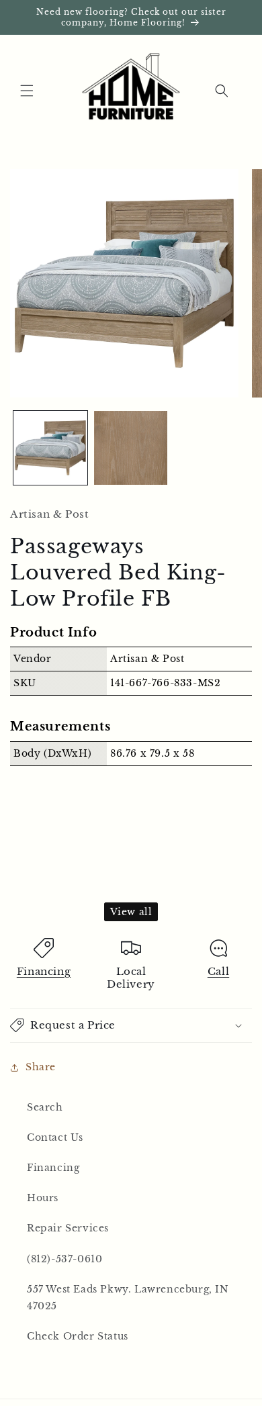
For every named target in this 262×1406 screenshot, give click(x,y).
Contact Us (55, 1137)
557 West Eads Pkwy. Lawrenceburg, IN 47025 (128, 1297)
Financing (44, 971)
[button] (27, 90)
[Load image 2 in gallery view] (131, 448)
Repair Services (68, 1228)
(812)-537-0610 (64, 1259)
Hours (42, 1198)
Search (45, 1107)
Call (218, 971)
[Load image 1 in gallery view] (50, 448)
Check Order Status (77, 1336)
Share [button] (41, 1067)
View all (131, 912)
